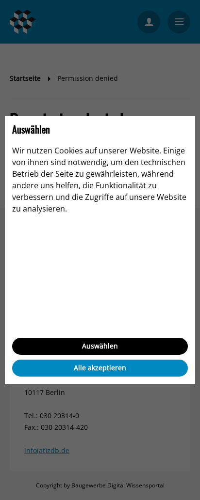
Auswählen (100, 345)
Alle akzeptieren (100, 367)
